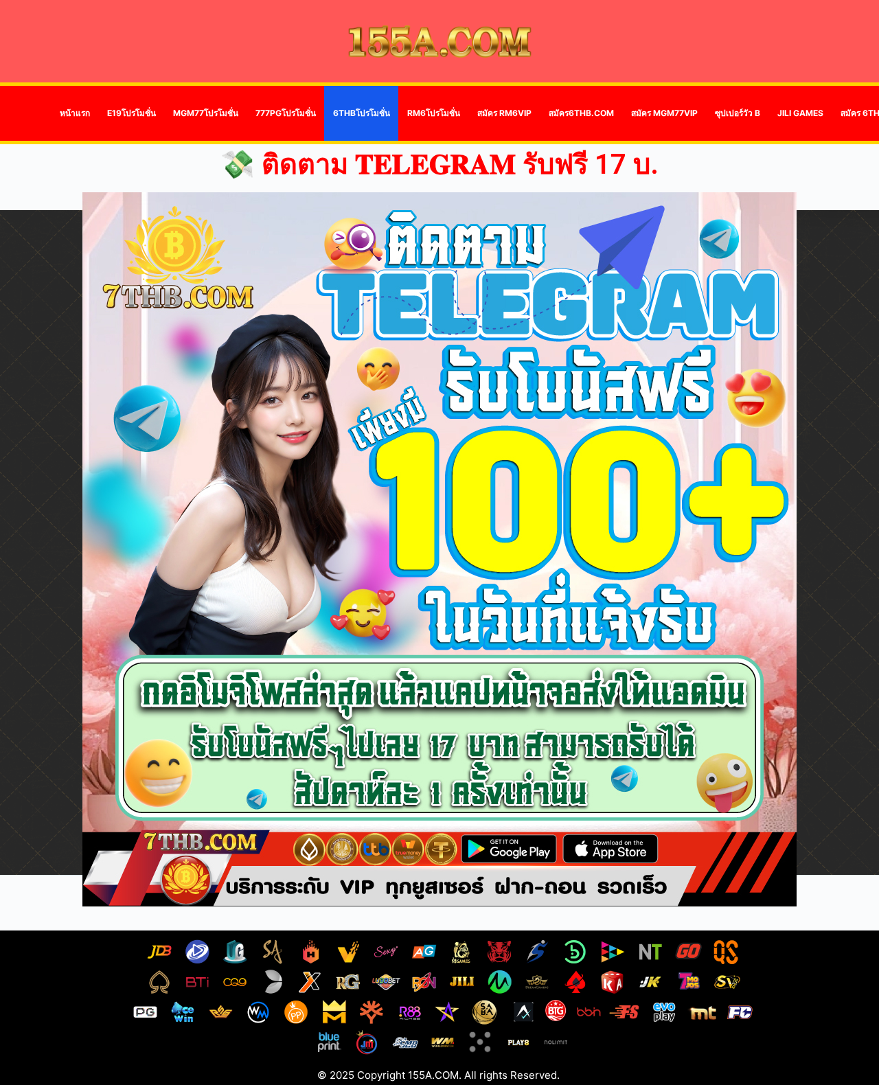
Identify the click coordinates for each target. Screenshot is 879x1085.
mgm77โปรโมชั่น (205, 113)
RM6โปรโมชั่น (433, 113)
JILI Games (800, 113)
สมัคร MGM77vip (664, 113)
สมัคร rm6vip (504, 113)
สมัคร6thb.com (581, 113)
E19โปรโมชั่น (131, 113)
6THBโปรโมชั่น (361, 113)
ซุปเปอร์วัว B (737, 113)
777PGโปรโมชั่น (285, 113)
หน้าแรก (75, 113)
